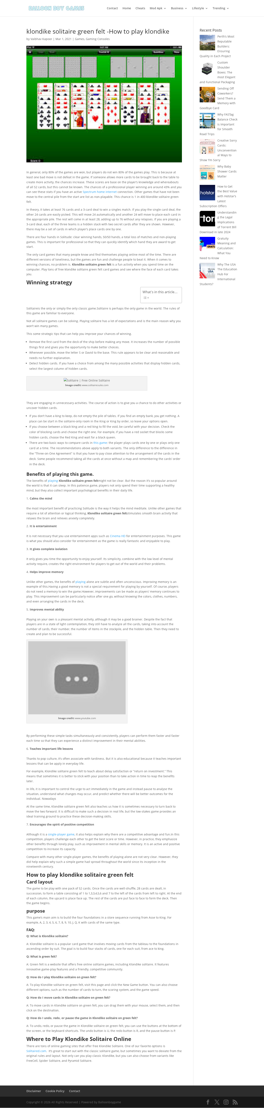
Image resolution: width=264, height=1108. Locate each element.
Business (177, 8)
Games (79, 39)
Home (127, 8)
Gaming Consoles (98, 39)
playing (53, 481)
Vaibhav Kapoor (41, 39)
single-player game (61, 834)
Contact (112, 8)
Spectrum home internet (100, 192)
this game (100, 443)
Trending (219, 8)
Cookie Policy (55, 1091)
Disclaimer (33, 1091)
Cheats (140, 8)
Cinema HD (117, 536)
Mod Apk (156, 8)
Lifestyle (198, 8)
